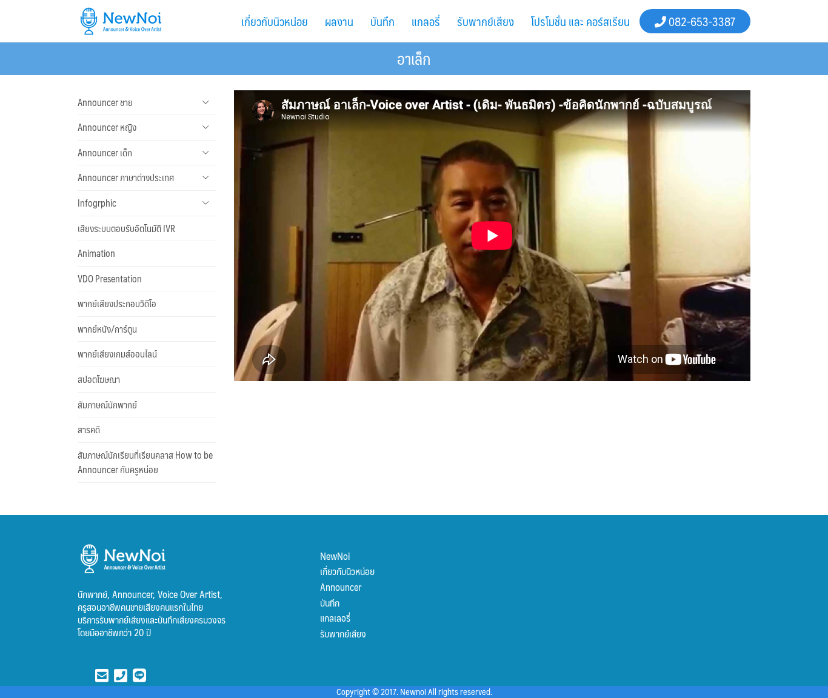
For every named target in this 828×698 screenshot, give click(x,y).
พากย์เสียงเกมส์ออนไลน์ (117, 354)
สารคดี (89, 429)
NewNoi (335, 556)
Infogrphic (97, 203)
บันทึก (382, 21)
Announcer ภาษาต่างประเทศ (126, 177)
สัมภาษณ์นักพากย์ (107, 405)
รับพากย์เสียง (485, 21)
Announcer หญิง (107, 127)
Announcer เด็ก (105, 153)
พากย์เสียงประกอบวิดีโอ (117, 303)
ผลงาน (339, 21)
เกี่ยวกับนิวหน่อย (274, 21)
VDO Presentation (110, 279)
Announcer (340, 587)
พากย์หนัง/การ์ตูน (107, 329)
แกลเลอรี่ (335, 618)
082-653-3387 (700, 21)
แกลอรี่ (426, 21)
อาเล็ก (414, 58)
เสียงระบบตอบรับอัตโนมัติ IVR (126, 228)
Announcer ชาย (105, 102)
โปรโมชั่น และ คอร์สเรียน (580, 21)
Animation (96, 253)
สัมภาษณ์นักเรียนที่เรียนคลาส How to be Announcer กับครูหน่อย (145, 462)
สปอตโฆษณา (99, 379)
